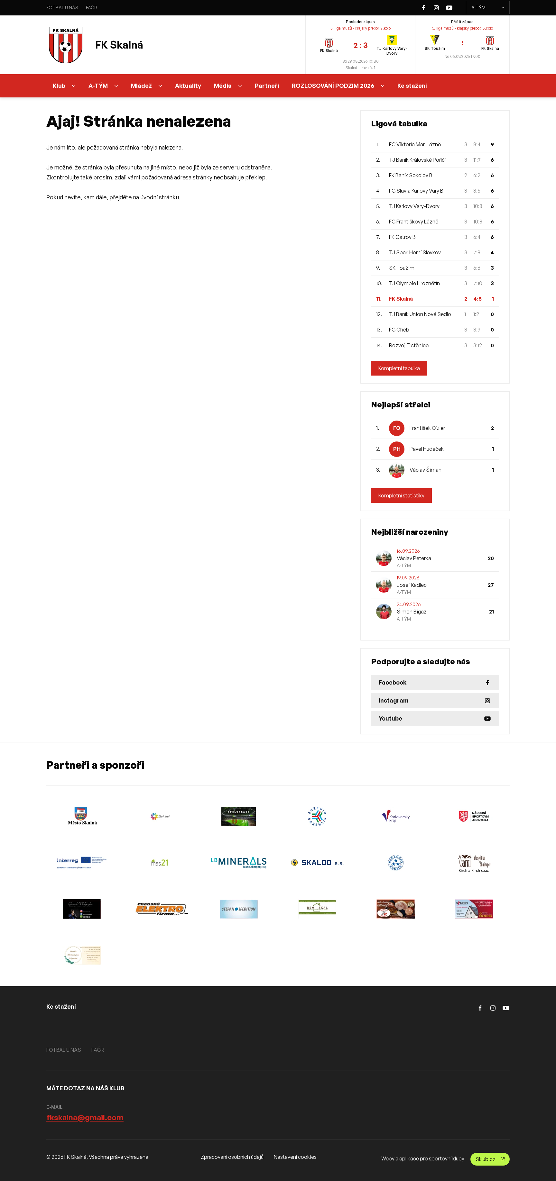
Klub (59, 85)
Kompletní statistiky (401, 495)
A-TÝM (478, 7)
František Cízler (427, 428)
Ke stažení (412, 85)
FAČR (91, 7)
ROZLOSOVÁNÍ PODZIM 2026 (333, 85)
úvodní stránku (159, 197)
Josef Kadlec (412, 585)
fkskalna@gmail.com (85, 1117)
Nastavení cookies (295, 1157)
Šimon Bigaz (412, 611)
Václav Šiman (425, 470)
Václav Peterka (414, 558)
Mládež (141, 85)
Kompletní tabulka (399, 368)
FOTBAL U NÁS (62, 7)
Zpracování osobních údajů (232, 1157)
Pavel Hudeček (427, 449)
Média (223, 85)
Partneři (267, 85)
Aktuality (188, 85)
